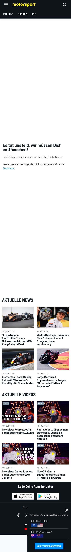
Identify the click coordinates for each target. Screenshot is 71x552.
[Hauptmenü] (6, 4)
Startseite (8, 168)
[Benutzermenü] (64, 4)
